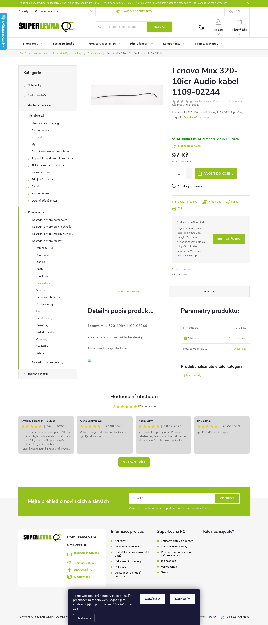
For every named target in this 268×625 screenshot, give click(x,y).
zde (75, 609)
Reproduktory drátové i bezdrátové (53, 158)
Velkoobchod (169, 566)
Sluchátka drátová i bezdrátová (50, 151)
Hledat (159, 27)
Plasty (39, 269)
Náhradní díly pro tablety (47, 241)
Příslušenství (36, 116)
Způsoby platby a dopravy (177, 541)
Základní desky (45, 332)
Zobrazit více (134, 462)
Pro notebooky (41, 193)
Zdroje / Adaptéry (42, 179)
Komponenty (36, 212)
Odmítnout (152, 599)
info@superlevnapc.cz (86, 554)
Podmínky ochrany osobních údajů (132, 553)
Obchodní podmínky (46, 11)
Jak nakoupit (168, 561)
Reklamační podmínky (128, 561)
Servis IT (166, 572)
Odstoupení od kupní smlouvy (127, 574)
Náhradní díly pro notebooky (49, 220)
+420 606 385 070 (84, 563)
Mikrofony (42, 325)
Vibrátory (41, 339)
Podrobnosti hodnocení (227, 101)
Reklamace (121, 567)
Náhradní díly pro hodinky (47, 362)
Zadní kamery (44, 318)
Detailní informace (195, 117)
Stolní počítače (37, 95)
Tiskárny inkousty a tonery (48, 165)
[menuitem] (33, 44)
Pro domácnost (41, 130)
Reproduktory (44, 255)
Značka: (181, 269)
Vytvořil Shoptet (206, 617)
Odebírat (227, 498)
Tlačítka (40, 311)
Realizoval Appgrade (237, 617)
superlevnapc (81, 576)
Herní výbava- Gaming (45, 123)
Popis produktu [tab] (128, 291)
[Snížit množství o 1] (189, 176)
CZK (238, 11)
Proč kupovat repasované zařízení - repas (176, 554)
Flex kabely (43, 283)
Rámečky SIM (44, 248)
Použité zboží (237, 338)
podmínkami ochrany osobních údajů (188, 508)
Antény (40, 290)
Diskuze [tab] (209, 291)
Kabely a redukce (42, 172)
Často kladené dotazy (174, 546)
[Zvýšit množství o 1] (189, 171)
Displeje (40, 262)
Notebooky (34, 85)
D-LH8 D (239, 349)
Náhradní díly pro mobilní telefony (52, 234)
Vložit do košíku (219, 174)
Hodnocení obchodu (134, 396)
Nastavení (84, 618)
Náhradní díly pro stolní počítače (51, 227)
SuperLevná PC (82, 570)
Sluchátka (42, 346)
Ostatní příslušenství (44, 201)
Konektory (42, 276)
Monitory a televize (39, 105)
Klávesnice (38, 137)
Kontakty (23, 11)
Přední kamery (44, 304)
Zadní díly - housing (48, 297)
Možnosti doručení (189, 146)
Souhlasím (182, 599)
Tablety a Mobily (38, 374)
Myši (34, 144)
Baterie (36, 186)
